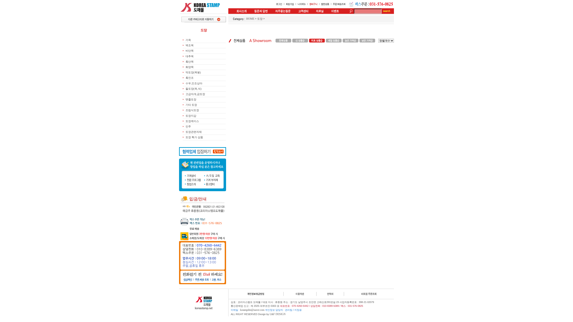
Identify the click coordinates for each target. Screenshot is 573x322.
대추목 (190, 56)
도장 (260, 18)
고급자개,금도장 (195, 94)
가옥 (188, 40)
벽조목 (190, 45)
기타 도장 (191, 104)
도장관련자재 (194, 131)
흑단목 (190, 61)
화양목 (190, 67)
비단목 (190, 50)
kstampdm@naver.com (252, 309)
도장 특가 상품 (194, 137)
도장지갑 (191, 115)
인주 (188, 126)
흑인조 (190, 77)
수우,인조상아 (194, 83)
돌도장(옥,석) (193, 88)
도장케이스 (192, 121)
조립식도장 (192, 110)
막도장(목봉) (193, 72)
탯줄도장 (191, 99)
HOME (250, 18)
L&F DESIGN (278, 314)
